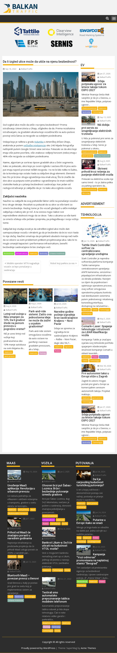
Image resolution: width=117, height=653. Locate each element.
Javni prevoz (10, 356)
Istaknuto (33, 253)
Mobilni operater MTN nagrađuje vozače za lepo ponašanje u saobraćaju (21, 267)
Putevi (57, 351)
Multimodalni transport (17, 513)
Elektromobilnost (89, 108)
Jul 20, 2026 (61, 304)
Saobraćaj (43, 253)
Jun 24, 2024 (100, 512)
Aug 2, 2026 (36, 303)
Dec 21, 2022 (65, 579)
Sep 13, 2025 (105, 117)
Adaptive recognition (51, 623)
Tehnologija (97, 112)
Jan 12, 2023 (30, 562)
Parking (43, 353)
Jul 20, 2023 (100, 547)
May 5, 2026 (104, 318)
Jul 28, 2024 (100, 471)
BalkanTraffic (26, 69)
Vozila (64, 523)
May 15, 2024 (31, 471)
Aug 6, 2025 (104, 161)
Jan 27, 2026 (104, 73)
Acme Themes (88, 648)
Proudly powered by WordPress (38, 648)
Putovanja (81, 507)
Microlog (86, 193)
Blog (79, 538)
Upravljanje (87, 313)
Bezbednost (9, 253)
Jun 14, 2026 (88, 241)
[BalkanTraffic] (58, 52)
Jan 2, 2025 (64, 471)
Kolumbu (39, 141)
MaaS (33, 509)
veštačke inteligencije (35, 145)
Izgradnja (68, 347)
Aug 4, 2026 (11, 306)
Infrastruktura (21, 253)
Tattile (95, 309)
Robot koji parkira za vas (62, 263)
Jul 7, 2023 (29, 518)
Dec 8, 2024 (65, 529)
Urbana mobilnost (57, 253)
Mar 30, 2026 (105, 366)
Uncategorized (94, 541)
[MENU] (114, 18)
